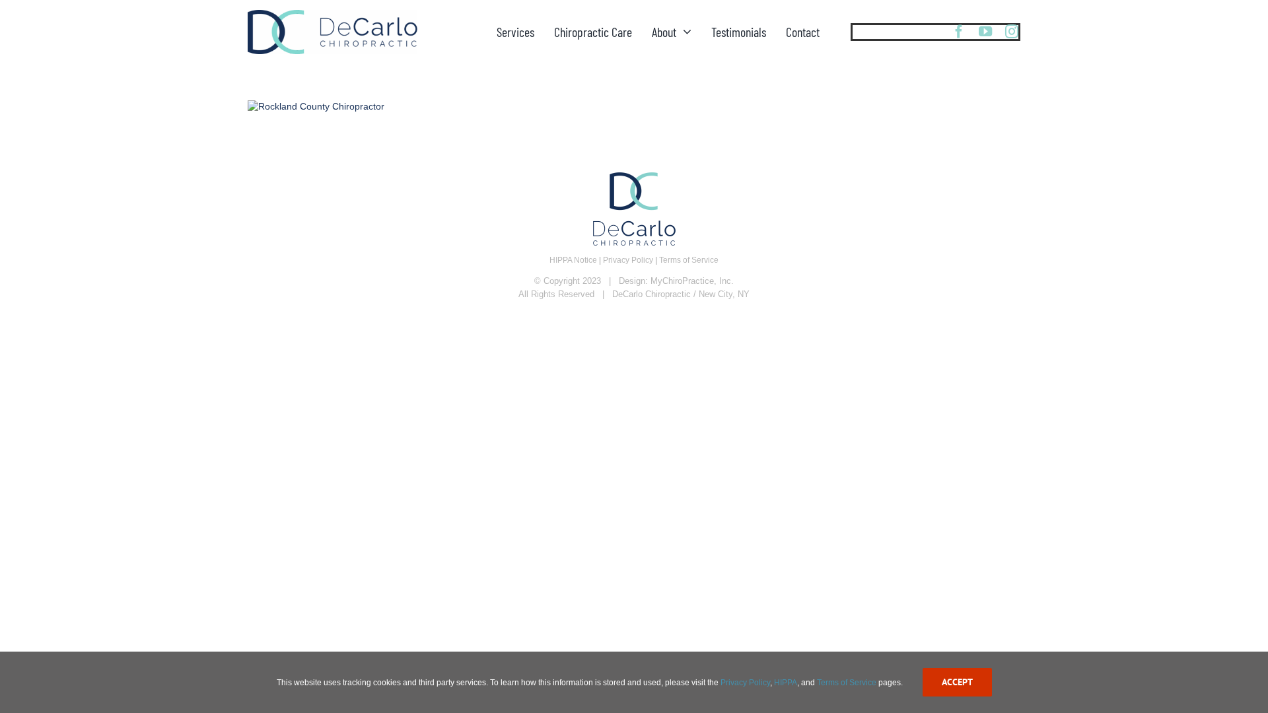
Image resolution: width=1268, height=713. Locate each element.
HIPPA (785, 682)
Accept (957, 682)
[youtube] (985, 31)
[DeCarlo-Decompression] (332, 14)
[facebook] (959, 31)
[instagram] (1011, 31)
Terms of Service (689, 260)
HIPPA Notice (573, 260)
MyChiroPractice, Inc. (692, 281)
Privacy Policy (628, 260)
